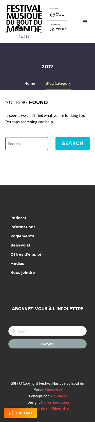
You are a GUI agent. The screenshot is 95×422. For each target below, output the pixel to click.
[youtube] (42, 289)
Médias (17, 263)
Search (72, 143)
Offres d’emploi (25, 254)
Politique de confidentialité (47, 408)
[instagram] (29, 289)
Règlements (22, 236)
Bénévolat (20, 245)
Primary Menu (85, 21)
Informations (22, 227)
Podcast (18, 218)
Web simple (59, 396)
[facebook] (15, 289)
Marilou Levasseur (55, 402)
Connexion (53, 389)
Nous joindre (22, 272)
